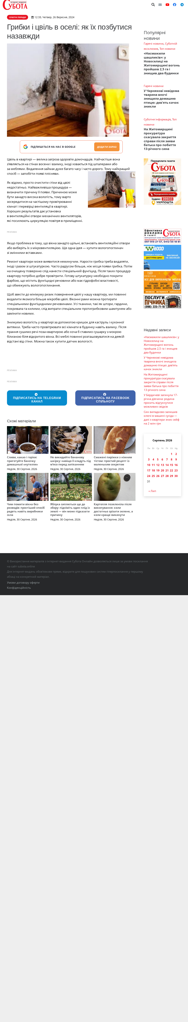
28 (167, 476)
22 (171, 470)
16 (176, 465)
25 (153, 476)
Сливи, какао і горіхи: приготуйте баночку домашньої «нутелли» (22, 460)
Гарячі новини (154, 43)
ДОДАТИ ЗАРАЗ (107, 146)
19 (158, 470)
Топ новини (167, 48)
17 (148, 470)
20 (162, 470)
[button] (153, 4)
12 (158, 465)
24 (148, 476)
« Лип (152, 491)
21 (167, 470)
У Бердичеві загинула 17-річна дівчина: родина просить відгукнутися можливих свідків (161, 400)
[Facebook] (174, 4)
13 (162, 465)
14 (167, 465)
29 (171, 476)
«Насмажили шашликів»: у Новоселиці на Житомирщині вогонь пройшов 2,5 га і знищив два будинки (162, 63)
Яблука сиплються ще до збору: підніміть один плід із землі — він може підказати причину (70, 509)
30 (176, 476)
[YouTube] (167, 4)
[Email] (160, 4)
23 (176, 470)
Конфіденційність (19, 587)
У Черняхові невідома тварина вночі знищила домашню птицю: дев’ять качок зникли (161, 99)
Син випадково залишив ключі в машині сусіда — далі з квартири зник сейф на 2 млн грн (161, 417)
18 (153, 470)
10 (148, 465)
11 (153, 465)
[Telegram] (182, 4)
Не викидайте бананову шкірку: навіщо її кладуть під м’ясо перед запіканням (70, 460)
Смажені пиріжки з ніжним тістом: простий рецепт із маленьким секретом (113, 460)
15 (171, 465)
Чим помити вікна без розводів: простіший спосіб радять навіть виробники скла (26, 509)
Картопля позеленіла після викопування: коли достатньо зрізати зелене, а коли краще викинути (113, 509)
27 (162, 476)
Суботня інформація (157, 119)
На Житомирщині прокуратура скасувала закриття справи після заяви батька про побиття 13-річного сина (160, 139)
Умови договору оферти (23, 582)
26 (158, 476)
